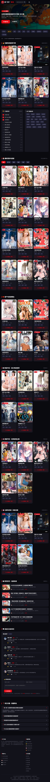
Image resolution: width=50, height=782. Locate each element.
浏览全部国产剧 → (44, 158)
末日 (35, 285)
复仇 (19, 102)
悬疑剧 (43, 116)
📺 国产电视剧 (28, 741)
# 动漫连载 (28, 764)
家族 (25, 285)
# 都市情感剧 (28, 768)
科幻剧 (36, 119)
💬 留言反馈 (3, 762)
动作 (6, 569)
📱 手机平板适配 (4, 758)
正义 (41, 253)
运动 (38, 71)
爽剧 (25, 427)
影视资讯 (45, 31)
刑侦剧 (40, 119)
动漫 (24, 31)
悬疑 (19, 71)
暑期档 (44, 127)
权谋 (6, 191)
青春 (41, 71)
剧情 (22, 102)
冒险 (9, 71)
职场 (22, 191)
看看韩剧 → (45, 296)
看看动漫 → (45, 439)
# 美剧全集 (28, 760)
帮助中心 (38, 778)
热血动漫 (32, 121)
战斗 (6, 102)
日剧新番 (43, 114)
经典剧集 (39, 127)
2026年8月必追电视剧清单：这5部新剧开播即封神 (22, 585)
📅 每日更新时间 (4, 760)
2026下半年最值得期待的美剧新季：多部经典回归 (22, 609)
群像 (41, 356)
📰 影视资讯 (3, 764)
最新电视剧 (29, 127)
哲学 (6, 498)
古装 (3, 191)
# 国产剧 (27, 756)
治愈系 (28, 121)
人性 (25, 102)
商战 (22, 356)
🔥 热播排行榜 (28, 750)
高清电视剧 (38, 124)
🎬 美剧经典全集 (29, 745)
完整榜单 (20, 111)
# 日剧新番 (28, 762)
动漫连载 (28, 116)
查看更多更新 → (45, 43)
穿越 (22, 71)
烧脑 (9, 498)
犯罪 (38, 253)
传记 (38, 102)
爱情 (3, 222)
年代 (19, 356)
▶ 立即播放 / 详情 (9, 74)
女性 (38, 356)
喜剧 (32, 119)
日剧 (19, 31)
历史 (35, 102)
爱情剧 (28, 119)
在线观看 (44, 124)
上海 (25, 356)
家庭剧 (37, 121)
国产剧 (4, 31)
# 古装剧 (27, 766)
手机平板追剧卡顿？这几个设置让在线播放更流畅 (21, 617)
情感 (25, 191)
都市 (19, 191)
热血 (35, 71)
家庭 (9, 569)
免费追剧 (32, 124)
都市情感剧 (38, 116)
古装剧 (33, 116)
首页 (2, 38)
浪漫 (9, 222)
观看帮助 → (45, 581)
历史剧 (42, 121)
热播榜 (33, 31)
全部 (3, 162)
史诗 (25, 569)
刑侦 (25, 71)
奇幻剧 (28, 124)
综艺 (28, 31)
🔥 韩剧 (9, 31)
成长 (9, 285)
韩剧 (14, 162)
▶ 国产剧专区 (6, 21)
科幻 (35, 222)
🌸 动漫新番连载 (29, 748)
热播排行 (34, 127)
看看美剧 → (45, 368)
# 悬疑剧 (27, 771)
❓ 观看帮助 (15, 21)
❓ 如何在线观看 (4, 756)
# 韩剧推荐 (28, 758)
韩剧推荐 (32, 114)
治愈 (6, 71)
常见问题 (4, 34)
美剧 (14, 31)
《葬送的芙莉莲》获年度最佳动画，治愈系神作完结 (22, 601)
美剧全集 (38, 114)
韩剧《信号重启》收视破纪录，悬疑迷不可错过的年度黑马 (23, 593)
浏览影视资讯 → (45, 510)
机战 (19, 569)
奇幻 (3, 71)
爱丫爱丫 (8, 2)
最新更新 (39, 31)
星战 (22, 498)
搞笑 (3, 569)
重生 (19, 427)
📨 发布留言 (7, 691)
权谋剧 (45, 119)
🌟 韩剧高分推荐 (29, 743)
